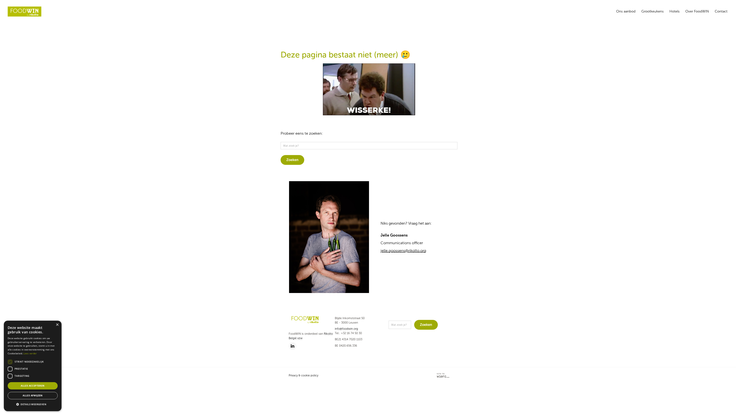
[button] (33, 404)
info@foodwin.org (346, 328)
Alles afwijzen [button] (33, 395)
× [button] (57, 324)
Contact (721, 11)
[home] (24, 12)
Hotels (674, 11)
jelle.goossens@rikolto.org (403, 250)
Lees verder (30, 353)
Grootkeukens (652, 11)
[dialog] (33, 366)
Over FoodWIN (697, 11)
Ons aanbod (626, 11)
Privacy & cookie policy (303, 375)
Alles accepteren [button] (32, 385)
